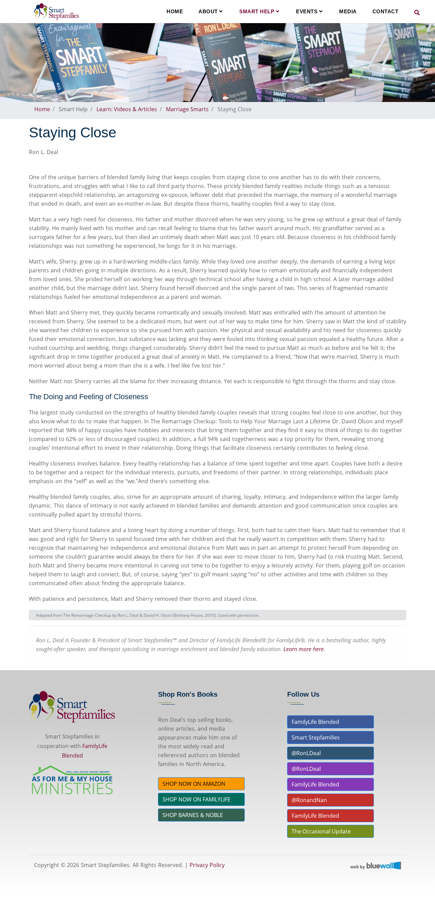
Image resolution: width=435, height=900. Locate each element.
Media (348, 11)
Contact (385, 11)
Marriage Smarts (187, 109)
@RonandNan (309, 800)
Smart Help (257, 11)
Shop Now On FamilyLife (196, 799)
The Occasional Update (321, 831)
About (208, 11)
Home (175, 11)
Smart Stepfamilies (316, 737)
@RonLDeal (306, 753)
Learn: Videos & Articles (127, 109)
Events (307, 11)
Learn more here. (304, 649)
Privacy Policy (207, 865)
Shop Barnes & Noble (192, 815)
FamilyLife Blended (315, 722)
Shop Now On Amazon (193, 783)
